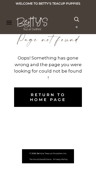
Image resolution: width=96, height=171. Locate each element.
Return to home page (48, 97)
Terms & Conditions (40, 159)
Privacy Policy (60, 159)
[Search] (76, 19)
